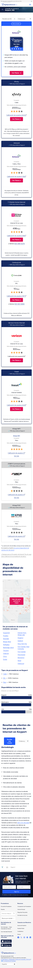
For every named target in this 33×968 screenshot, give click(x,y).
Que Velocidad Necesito (6, 931)
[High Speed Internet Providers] (9, 4)
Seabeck (20, 641)
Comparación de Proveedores (24, 906)
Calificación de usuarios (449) (16, 405)
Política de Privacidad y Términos (22, 959)
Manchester (21, 655)
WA (7, 867)
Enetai (5, 659)
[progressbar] (16, 697)
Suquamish (6, 633)
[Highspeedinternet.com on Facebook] (18, 938)
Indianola (6, 653)
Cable (5, 674)
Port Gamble (22, 652)
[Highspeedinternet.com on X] (21, 938)
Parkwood (21, 663)
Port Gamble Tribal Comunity (23, 648)
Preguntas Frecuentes (22, 912)
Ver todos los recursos (22, 915)
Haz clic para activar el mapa (16, 601)
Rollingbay (6, 644)
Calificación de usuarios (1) (16, 453)
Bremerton (21, 657)
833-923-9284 (19, 304)
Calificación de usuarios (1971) (16, 296)
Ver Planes (14, 73)
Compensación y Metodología (8, 959)
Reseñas (3, 909)
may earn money (6, 1)
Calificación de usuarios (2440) (16, 115)
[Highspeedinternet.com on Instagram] (24, 938)
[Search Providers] (14, 913)
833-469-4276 (19, 244)
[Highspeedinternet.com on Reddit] (27, 938)
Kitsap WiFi (16, 436)
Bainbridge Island (8, 647)
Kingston (20, 638)
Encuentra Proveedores (6, 906)
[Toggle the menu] (30, 4)
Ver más (16, 456)
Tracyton (6, 650)
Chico (5, 656)
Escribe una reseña (9, 741)
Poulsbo (5, 636)
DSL (4, 678)
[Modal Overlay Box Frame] (16, 884)
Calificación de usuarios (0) (16, 536)
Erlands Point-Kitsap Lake (22, 634)
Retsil (19, 660)
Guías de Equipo (21, 909)
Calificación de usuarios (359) (16, 176)
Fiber (4, 682)
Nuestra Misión (20, 928)
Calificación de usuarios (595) (16, 236)
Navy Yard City (22, 644)
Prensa (19, 934)
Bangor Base (7, 641)
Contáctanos (20, 931)
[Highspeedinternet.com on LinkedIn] (30, 938)
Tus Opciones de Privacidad (9, 960)
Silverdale (6, 639)
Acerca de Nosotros (21, 925)
